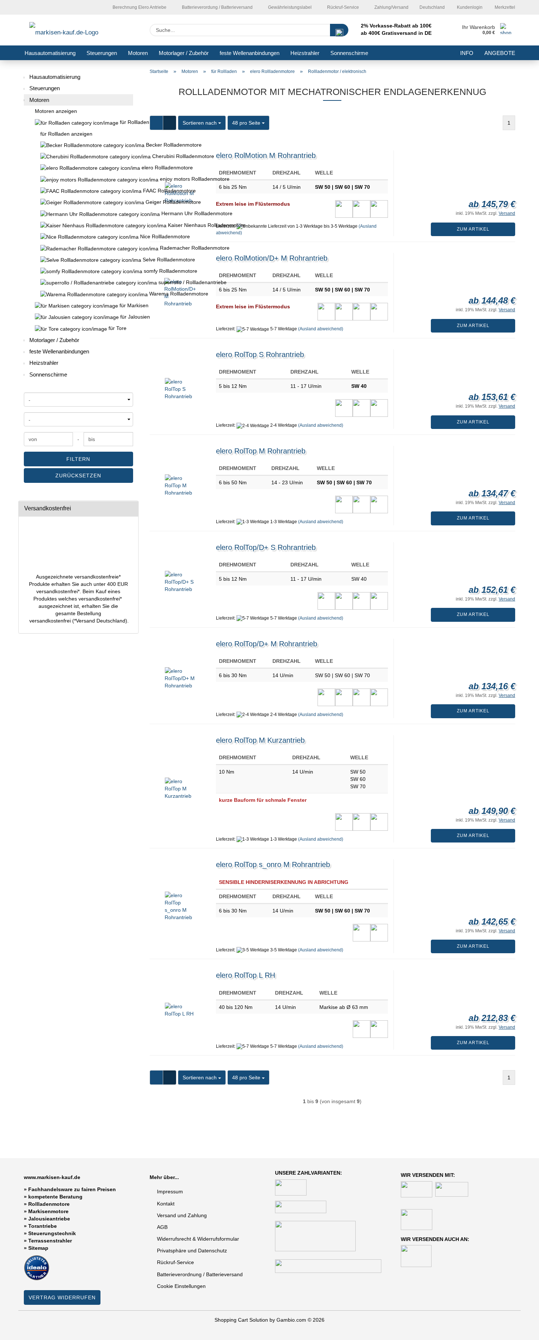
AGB (162, 1227)
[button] (156, 122)
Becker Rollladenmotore (78, 145)
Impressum (170, 1191)
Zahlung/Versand (390, 7)
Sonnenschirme (349, 53)
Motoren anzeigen (56, 111)
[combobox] (202, 122)
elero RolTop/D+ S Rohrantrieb (266, 547)
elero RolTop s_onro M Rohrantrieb (273, 864)
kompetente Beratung (55, 1197)
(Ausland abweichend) (320, 328)
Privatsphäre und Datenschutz (192, 1250)
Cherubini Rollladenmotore (78, 156)
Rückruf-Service (342, 7)
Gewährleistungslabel (289, 7)
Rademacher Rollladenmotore (78, 248)
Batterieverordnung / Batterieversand (200, 1274)
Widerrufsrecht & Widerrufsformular (198, 1239)
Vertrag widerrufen (62, 1297)
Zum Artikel (473, 229)
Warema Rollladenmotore (78, 294)
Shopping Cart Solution (241, 1320)
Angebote (499, 53)
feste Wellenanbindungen (249, 53)
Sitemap (38, 1248)
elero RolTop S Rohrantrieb (260, 354)
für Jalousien (126, 317)
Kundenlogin (469, 7)
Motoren (138, 53)
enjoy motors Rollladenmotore (78, 179)
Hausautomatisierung (50, 53)
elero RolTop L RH (245, 975)
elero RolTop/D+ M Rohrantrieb (266, 644)
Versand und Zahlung (182, 1215)
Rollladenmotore (49, 1204)
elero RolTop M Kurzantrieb (260, 740)
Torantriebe (42, 1226)
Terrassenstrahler (50, 1241)
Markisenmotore (48, 1211)
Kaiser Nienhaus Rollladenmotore (78, 225)
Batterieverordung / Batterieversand (217, 7)
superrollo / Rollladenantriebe (78, 282)
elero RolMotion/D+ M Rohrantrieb (271, 258)
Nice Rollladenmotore (78, 236)
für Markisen (125, 305)
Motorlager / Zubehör (184, 53)
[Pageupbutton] (519, 1329)
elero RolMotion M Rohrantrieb (266, 155)
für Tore (116, 328)
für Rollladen (125, 122)
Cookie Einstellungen (181, 1286)
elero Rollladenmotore (78, 167)
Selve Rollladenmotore (78, 259)
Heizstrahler (304, 53)
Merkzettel (504, 7)
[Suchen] (339, 30)
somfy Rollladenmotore (78, 271)
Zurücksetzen (78, 475)
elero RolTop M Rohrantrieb (260, 451)
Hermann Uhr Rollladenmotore (78, 213)
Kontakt (166, 1204)
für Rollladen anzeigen (66, 134)
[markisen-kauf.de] (74, 30)
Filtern (78, 459)
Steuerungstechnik (52, 1233)
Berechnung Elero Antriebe (138, 7)
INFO (466, 53)
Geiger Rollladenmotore (78, 202)
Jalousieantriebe (49, 1219)
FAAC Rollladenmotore (78, 191)
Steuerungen (102, 53)
